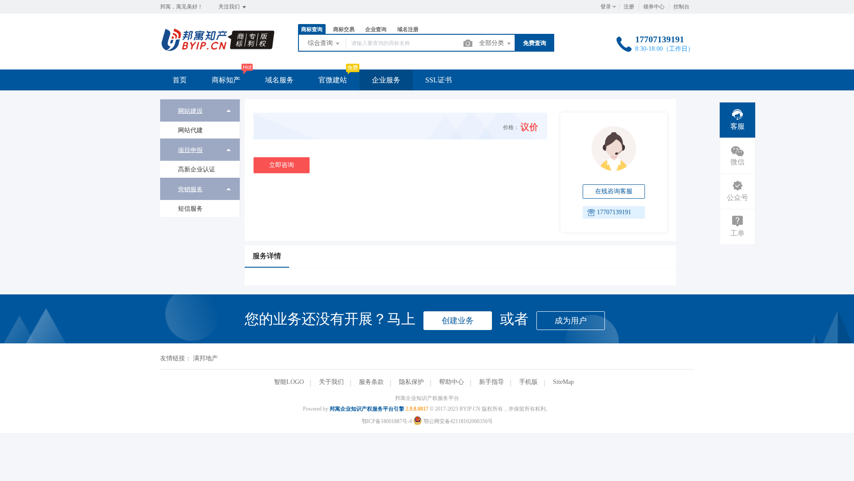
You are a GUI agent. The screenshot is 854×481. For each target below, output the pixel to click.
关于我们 (331, 382)
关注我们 (229, 7)
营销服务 (190, 189)
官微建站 (332, 80)
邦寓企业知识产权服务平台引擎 (367, 409)
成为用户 (571, 320)
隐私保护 (411, 382)
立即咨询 (281, 165)
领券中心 (654, 7)
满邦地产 (205, 358)
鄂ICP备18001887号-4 (387, 421)
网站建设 (190, 110)
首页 (180, 80)
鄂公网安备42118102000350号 (457, 421)
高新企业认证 (196, 169)
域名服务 (279, 80)
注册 (629, 7)
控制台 (681, 7)
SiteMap (563, 382)
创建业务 (458, 320)
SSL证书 (438, 80)
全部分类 (492, 43)
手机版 (528, 382)
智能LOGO (289, 382)
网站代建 (190, 130)
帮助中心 (451, 382)
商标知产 (226, 80)
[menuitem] (200, 119)
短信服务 (190, 208)
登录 (605, 7)
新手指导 (491, 382)
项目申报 (190, 150)
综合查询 (321, 43)
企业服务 (386, 80)
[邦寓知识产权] (218, 51)
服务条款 (371, 382)
